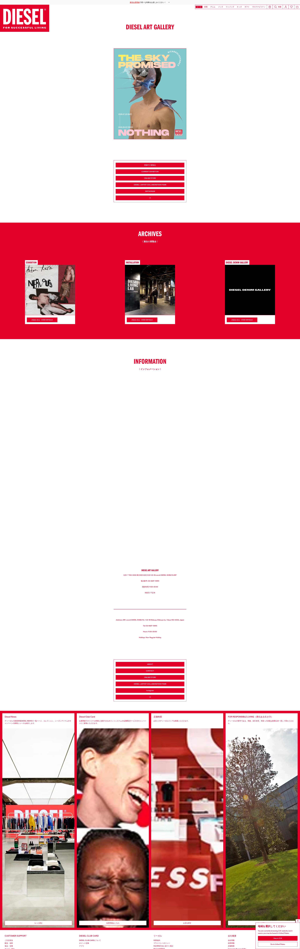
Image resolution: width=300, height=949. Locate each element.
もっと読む (38, 923)
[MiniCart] (297, 7)
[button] (150, 2)
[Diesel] (24, 18)
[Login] (286, 7)
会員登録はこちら (112, 923)
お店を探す (187, 923)
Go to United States (277, 944)
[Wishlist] (291, 7)
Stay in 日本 (278, 938)
